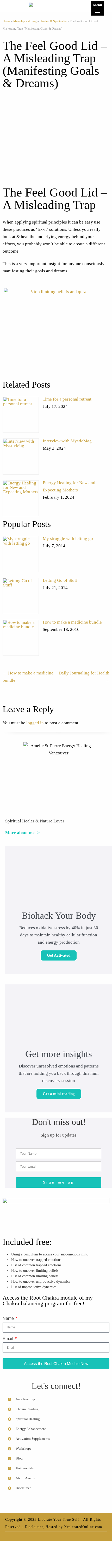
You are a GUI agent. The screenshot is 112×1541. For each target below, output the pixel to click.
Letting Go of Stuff (60, 580)
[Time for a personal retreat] (21, 415)
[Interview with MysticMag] (21, 456)
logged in (35, 722)
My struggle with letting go (68, 538)
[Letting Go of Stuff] (21, 596)
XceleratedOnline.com (83, 1527)
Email (8, 1338)
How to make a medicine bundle (72, 622)
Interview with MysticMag (67, 440)
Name (9, 1318)
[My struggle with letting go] (21, 554)
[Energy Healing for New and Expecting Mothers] (21, 498)
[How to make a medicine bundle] (21, 638)
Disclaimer (34, 1527)
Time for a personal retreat (67, 399)
